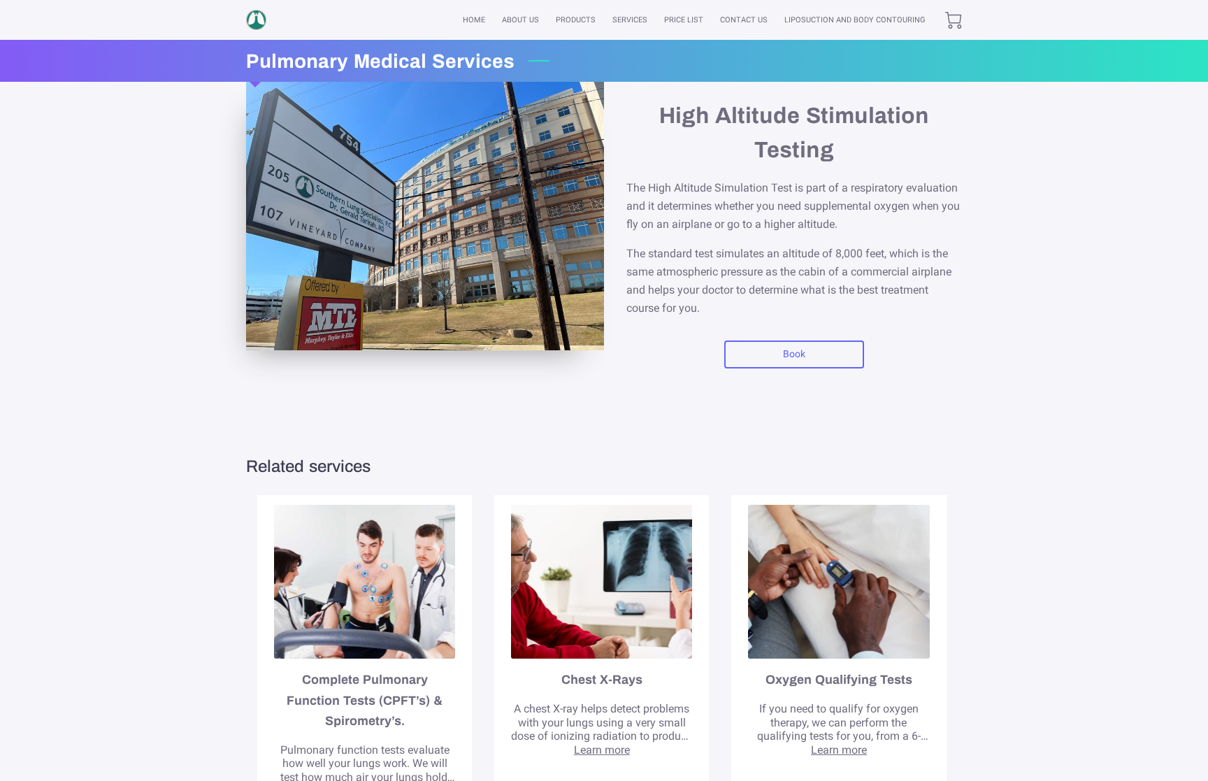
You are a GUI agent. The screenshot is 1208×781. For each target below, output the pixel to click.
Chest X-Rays (601, 680)
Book (794, 353)
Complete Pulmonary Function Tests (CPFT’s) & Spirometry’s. (365, 700)
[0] (953, 20)
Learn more (602, 750)
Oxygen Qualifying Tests (838, 680)
